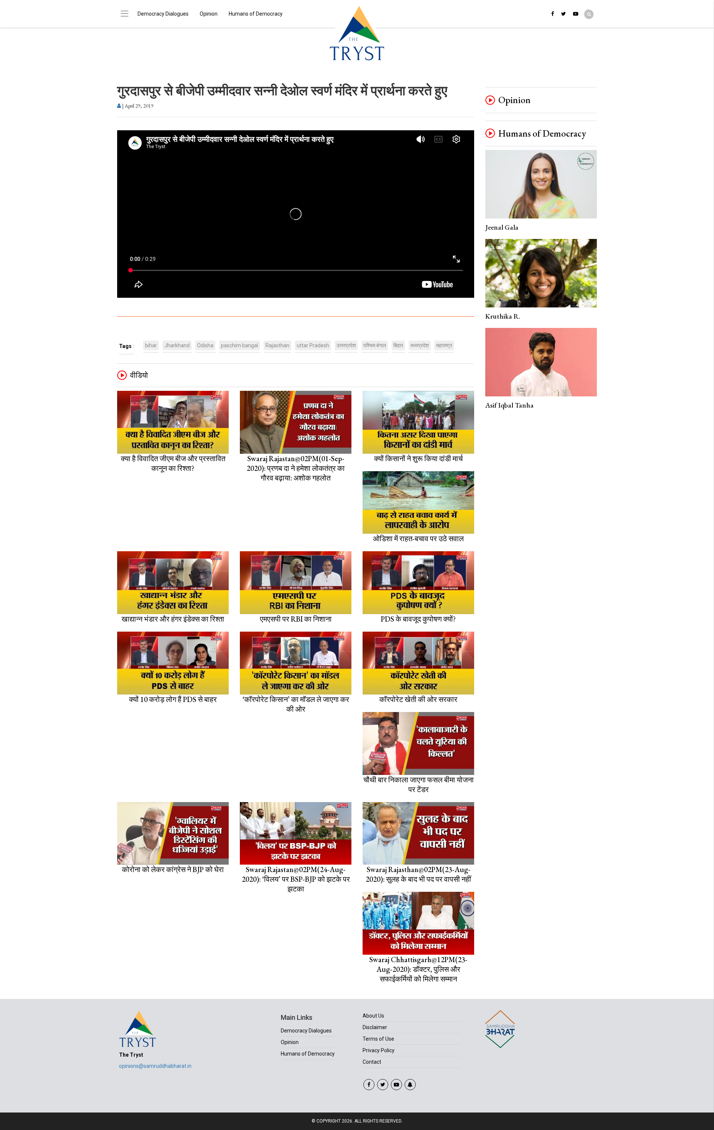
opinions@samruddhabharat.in (155, 1066)
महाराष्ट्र (444, 345)
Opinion (209, 14)
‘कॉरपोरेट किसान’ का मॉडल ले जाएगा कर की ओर (295, 704)
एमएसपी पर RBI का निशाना (296, 619)
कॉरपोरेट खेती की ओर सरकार (418, 699)
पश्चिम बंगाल (374, 345)
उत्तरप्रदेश (346, 345)
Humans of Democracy (256, 14)
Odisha (205, 345)
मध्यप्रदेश (420, 345)
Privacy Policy (379, 1050)
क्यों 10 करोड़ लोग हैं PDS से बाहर (173, 699)
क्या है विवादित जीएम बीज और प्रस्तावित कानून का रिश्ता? (173, 463)
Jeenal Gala (501, 227)
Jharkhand (177, 345)
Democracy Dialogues (163, 14)
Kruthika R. (502, 316)
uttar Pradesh (313, 345)
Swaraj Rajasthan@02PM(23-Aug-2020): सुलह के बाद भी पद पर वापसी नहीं (418, 874)
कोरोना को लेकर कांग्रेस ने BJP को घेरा (173, 869)
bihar (151, 345)
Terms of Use (378, 1039)
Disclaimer (375, 1027)
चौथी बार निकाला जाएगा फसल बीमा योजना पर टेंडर (418, 784)
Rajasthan (277, 345)
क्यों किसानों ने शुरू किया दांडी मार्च (418, 458)
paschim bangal (239, 345)
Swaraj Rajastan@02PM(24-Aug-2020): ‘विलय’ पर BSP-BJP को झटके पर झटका (296, 879)
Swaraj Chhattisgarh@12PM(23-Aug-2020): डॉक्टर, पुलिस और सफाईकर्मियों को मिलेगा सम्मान (418, 969)
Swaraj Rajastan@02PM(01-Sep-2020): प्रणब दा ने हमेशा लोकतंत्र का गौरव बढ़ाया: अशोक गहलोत (296, 468)
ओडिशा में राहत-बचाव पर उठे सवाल (418, 538)
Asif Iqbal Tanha (509, 405)
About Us (373, 1016)
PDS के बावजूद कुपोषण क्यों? (418, 619)
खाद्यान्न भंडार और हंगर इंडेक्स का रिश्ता (173, 619)
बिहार (398, 345)
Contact (372, 1062)
